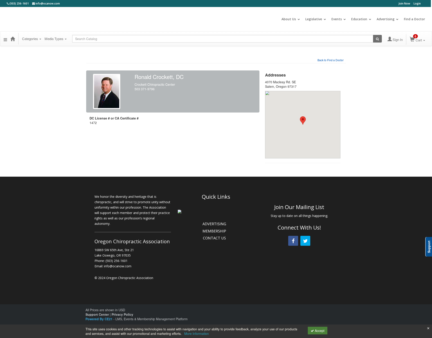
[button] (5, 38)
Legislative (313, 19)
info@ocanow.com (47, 3)
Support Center (97, 314)
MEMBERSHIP (214, 231)
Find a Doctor (414, 19)
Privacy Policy (122, 314)
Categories (30, 38)
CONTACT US (215, 238)
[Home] (12, 38)
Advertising (385, 19)
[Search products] (377, 39)
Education (359, 19)
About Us (288, 19)
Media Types (54, 38)
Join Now (404, 3)
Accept (319, 330)
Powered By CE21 (99, 319)
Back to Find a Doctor (330, 60)
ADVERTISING (214, 223)
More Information (196, 333)
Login (417, 3)
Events (336, 19)
